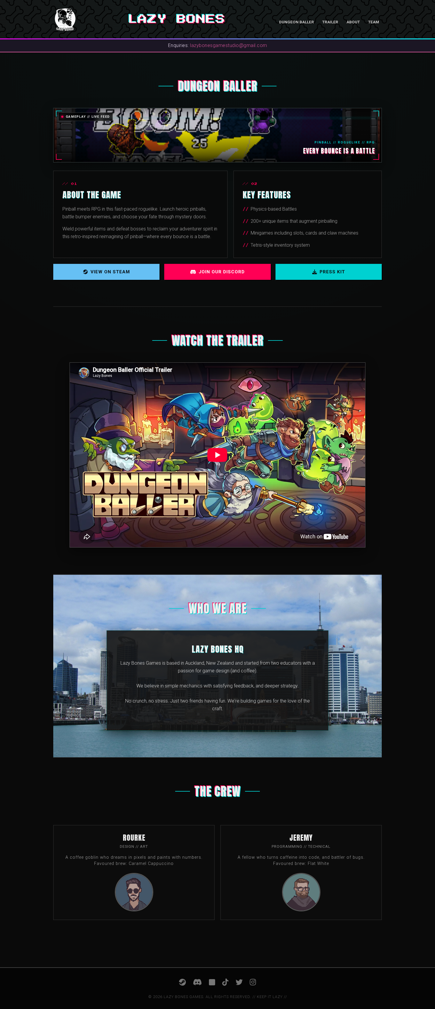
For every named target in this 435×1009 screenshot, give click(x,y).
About (353, 22)
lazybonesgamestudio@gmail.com (228, 45)
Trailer (330, 22)
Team (373, 22)
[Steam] (182, 982)
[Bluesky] (212, 982)
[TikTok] (225, 982)
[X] (239, 982)
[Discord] (197, 982)
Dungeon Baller (296, 22)
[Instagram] (253, 982)
